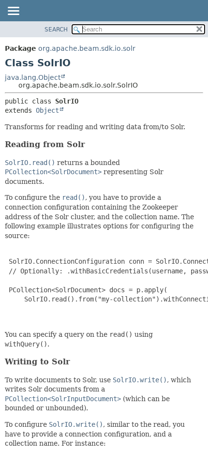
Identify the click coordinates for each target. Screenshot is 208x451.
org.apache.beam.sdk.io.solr (86, 48)
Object (47, 110)
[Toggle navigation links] (13, 11)
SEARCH (56, 29)
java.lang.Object (32, 77)
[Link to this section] (91, 144)
